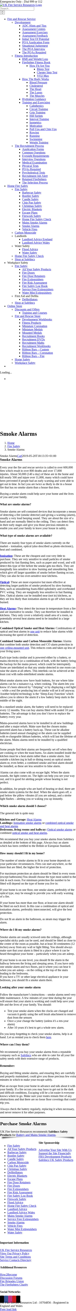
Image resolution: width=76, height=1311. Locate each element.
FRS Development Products (55, 1156)
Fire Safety (13, 1145)
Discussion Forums (11, 1277)
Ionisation (6, 555)
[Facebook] (6, 1299)
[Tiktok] (18, 1299)
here (48, 1037)
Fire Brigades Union (12, 1281)
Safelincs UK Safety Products (56, 1160)
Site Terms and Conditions (15, 1256)
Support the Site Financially (55, 1153)
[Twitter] (2, 1299)
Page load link (8, 1309)
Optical (4, 582)
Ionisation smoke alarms (27, 822)
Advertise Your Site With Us (55, 1150)
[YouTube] (14, 1299)
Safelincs (26, 1055)
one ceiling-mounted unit (14, 647)
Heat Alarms (8, 608)
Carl (19, 455)
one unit (35, 631)
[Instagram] (10, 1299)
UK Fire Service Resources (16, 1250)
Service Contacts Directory (15, 1260)
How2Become (8, 1274)
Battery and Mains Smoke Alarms (36, 1135)
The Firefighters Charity (14, 1284)
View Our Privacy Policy (14, 1253)
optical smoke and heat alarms (29, 832)
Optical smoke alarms (59, 829)
